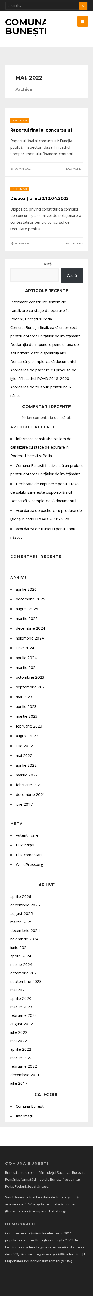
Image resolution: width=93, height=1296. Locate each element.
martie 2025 (27, 618)
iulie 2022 (24, 745)
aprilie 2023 (26, 706)
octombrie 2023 (30, 677)
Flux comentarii (29, 854)
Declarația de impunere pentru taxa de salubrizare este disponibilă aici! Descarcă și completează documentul (44, 353)
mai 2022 (24, 755)
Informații (20, 120)
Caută (47, 263)
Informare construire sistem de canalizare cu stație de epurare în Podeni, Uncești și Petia (39, 310)
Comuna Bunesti (30, 1106)
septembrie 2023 (31, 686)
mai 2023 (24, 696)
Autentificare (27, 835)
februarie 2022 (29, 784)
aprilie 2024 (26, 657)
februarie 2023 (29, 726)
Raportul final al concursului (41, 130)
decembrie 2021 (30, 794)
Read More (73, 168)
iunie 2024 (25, 647)
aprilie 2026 (26, 589)
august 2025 (27, 608)
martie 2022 (27, 774)
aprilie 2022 (26, 765)
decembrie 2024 (30, 628)
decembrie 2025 (30, 598)
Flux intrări (25, 844)
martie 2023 (27, 716)
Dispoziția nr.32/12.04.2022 (39, 198)
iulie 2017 (24, 804)
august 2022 (27, 735)
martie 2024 (27, 667)
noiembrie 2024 (30, 638)
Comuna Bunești (27, 26)
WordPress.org (29, 864)
